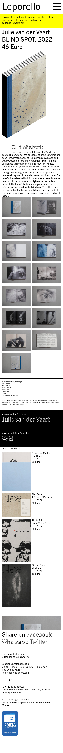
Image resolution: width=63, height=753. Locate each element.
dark (27, 400)
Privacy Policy (9, 689)
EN (10, 679)
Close (51, 16)
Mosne (5, 705)
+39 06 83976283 (12, 669)
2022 (4, 400)
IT (7, 679)
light (40, 402)
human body (52, 400)
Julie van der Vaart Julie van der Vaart (25, 402)
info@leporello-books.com (15, 672)
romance (5, 404)
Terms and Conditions (29, 689)
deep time (33, 400)
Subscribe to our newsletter (16, 656)
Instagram (18, 653)
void (10, 404)
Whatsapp (15, 641)
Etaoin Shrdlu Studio (39, 702)
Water (14, 404)
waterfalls (20, 404)
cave (24, 400)
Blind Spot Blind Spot (14, 400)
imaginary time (7, 402)
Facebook (39, 634)
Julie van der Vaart (26, 419)
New (49, 402)
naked (44, 402)
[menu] (57, 6)
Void (7, 438)
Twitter (38, 641)
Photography (55, 402)
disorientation (42, 400)
